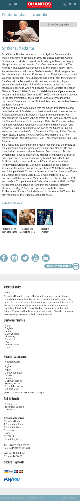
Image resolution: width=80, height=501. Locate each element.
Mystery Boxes (12, 383)
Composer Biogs (14, 372)
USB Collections (13, 381)
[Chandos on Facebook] (5, 261)
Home (8, 325)
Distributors (11, 409)
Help (7, 347)
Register (9, 328)
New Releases (12, 362)
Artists (8, 370)
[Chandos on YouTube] (36, 261)
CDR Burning (12, 333)
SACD (8, 367)
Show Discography (58, 24)
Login (8, 331)
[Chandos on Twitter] (26, 261)
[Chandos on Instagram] (15, 261)
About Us (10, 292)
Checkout (10, 339)
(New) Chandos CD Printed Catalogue (24, 392)
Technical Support (14, 407)
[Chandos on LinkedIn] (47, 261)
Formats (9, 378)
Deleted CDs (11, 389)
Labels (8, 375)
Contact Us (11, 404)
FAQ (7, 342)
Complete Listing (14, 386)
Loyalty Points (12, 344)
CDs (7, 364)
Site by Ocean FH (69, 499)
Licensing (10, 336)
